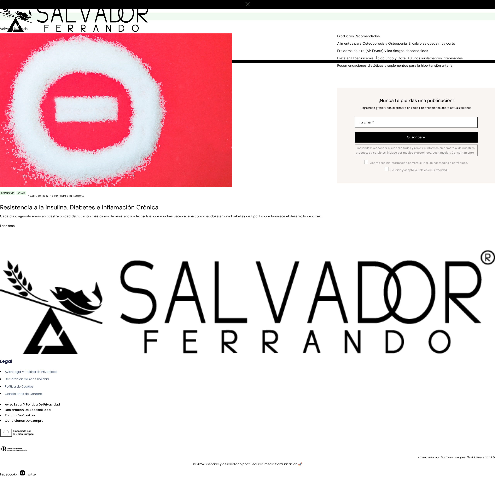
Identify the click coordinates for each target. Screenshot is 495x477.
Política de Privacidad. (432, 170)
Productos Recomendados (358, 36)
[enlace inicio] (76, 16)
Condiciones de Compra (23, 394)
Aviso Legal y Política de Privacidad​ (31, 372)
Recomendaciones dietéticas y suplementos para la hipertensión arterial (395, 65)
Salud (21, 192)
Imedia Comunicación (280, 464)
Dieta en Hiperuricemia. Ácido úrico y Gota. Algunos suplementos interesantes (400, 58)
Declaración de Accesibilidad (27, 379)
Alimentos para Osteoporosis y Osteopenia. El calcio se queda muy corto (396, 43)
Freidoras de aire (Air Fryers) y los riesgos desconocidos (382, 50)
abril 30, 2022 (39, 196)
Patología (8, 192)
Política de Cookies (19, 386)
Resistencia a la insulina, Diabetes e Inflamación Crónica (79, 207)
